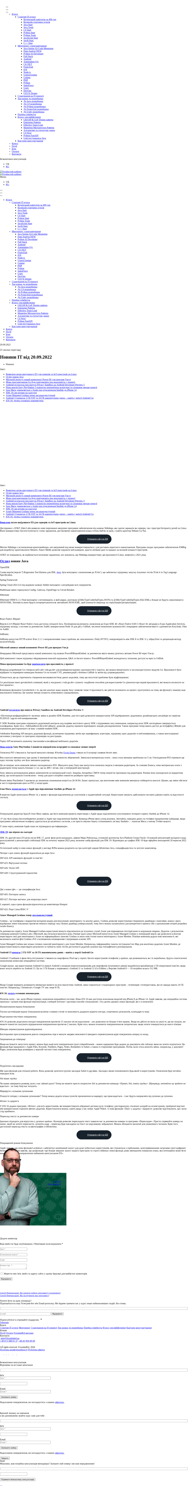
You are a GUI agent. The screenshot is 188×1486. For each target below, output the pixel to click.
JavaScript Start (31, 38)
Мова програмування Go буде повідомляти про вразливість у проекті (40, 382)
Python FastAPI (31, 135)
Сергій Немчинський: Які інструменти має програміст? (24, 1296)
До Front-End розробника (36, 109)
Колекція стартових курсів (37, 22)
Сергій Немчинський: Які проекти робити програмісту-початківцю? (30, 1293)
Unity (26, 88)
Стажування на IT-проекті (44, 1327)
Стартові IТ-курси (9, 1327)
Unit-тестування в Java (35, 138)
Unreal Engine (30, 75)
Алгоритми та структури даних (39, 130)
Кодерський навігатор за (40, 19)
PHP (26, 80)
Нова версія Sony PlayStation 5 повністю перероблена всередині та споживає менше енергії (51, 387)
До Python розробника (35, 106)
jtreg (59, 572)
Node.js (27, 72)
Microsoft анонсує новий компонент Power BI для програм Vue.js (38, 379)
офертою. (59, 1402)
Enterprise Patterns (32, 122)
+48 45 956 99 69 (26, 1341)
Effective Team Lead (33, 125)
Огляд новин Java (15, 377)
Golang (27, 77)
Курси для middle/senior (29, 117)
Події (14, 146)
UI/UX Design (30, 93)
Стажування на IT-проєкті (31, 96)
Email (2, 1388)
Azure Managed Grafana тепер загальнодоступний (30, 395)
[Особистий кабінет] (10, 171)
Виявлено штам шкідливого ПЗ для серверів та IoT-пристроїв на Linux (41, 374)
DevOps (27, 90)
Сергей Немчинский (54, 1182)
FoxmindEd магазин (23, 1333)
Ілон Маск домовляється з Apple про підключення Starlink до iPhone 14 (41, 390)
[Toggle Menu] (7, 9)
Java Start (28, 24)
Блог (14, 148)
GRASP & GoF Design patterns (38, 119)
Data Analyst (33, 51)
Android (27, 59)
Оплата (15, 151)
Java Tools (28, 27)
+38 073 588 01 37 (9, 1341)
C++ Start (28, 43)
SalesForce (29, 85)
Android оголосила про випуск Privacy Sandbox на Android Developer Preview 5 (45, 385)
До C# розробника (33, 104)
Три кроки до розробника (30, 98)
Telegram (4, 1322)
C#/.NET (28, 64)
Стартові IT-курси (27, 17)
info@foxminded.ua (9, 1338)
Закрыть (5, 1458)
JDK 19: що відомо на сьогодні (21, 392)
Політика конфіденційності (13, 1349)
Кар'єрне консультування (139, 1327)
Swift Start (29, 40)
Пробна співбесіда (27, 114)
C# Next (27, 133)
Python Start (29, 32)
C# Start (27, 30)
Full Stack (28, 56)
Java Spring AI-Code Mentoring (38, 48)
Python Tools (30, 35)
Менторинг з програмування (32, 46)
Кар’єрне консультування (30, 141)
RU (7, 166)
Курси (15, 14)
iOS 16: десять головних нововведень (24, 400)
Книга (15, 143)
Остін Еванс (69, 752)
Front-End (28, 67)
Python (27, 83)
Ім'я (2, 1375)
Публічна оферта (36, 1349)
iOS (25, 69)
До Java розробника (33, 101)
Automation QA (31, 61)
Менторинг (24, 1327)
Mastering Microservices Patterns (39, 127)
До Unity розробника (34, 112)
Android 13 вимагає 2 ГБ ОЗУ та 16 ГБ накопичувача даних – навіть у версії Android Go (50, 398)
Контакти (16, 154)
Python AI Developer (33, 53)
